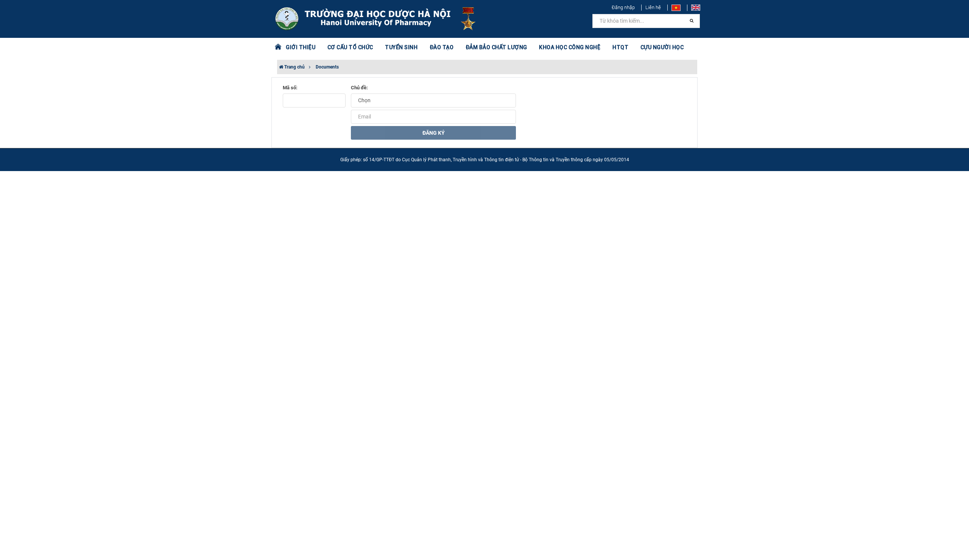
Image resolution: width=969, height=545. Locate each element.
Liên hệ (653, 7)
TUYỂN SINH (401, 47)
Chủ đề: (359, 87)
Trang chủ (294, 67)
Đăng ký (433, 133)
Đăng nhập (623, 7)
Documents (327, 67)
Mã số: (290, 87)
